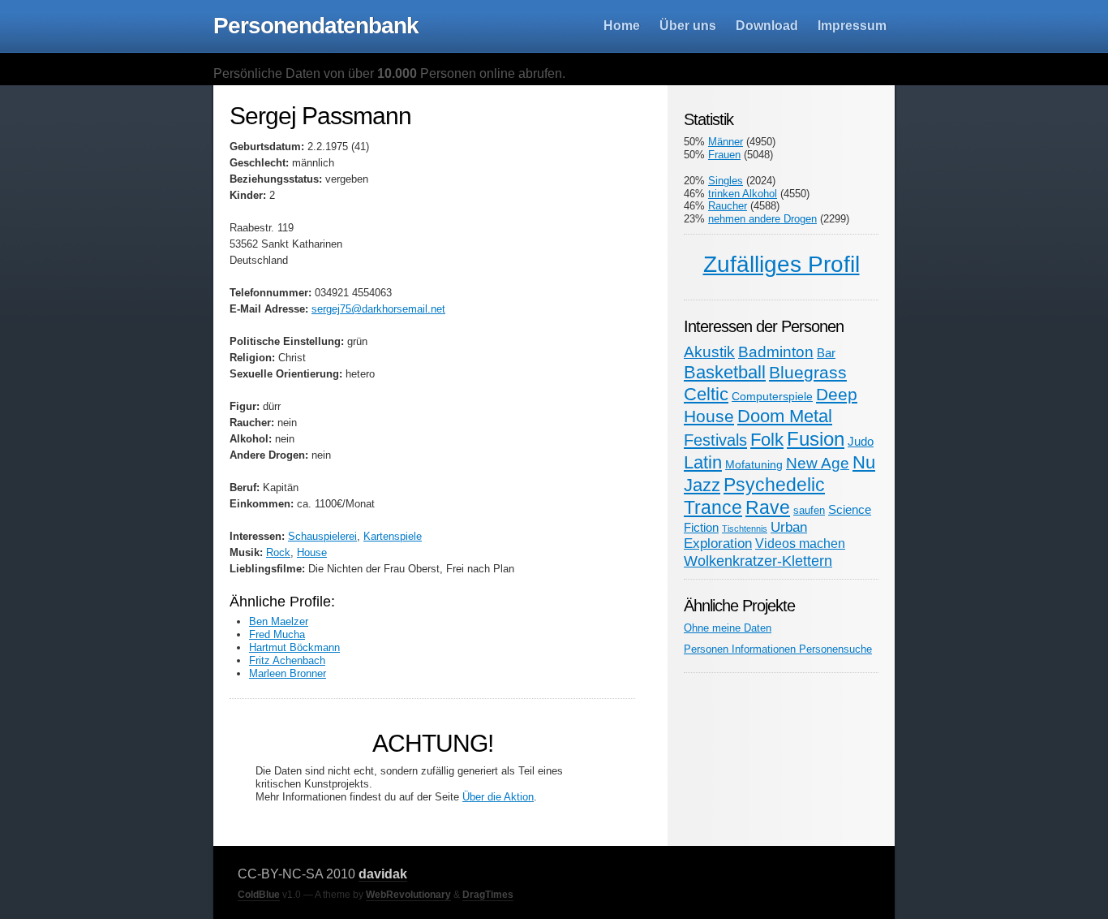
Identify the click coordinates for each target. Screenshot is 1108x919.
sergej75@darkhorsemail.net (378, 309)
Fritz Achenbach (287, 660)
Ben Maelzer (278, 621)
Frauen (724, 155)
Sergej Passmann (320, 115)
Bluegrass (808, 372)
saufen (809, 510)
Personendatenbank (316, 25)
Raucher (727, 206)
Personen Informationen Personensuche (778, 649)
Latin (703, 462)
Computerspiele (772, 396)
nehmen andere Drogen (762, 219)
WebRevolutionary (408, 894)
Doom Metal (784, 416)
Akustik (709, 351)
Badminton (776, 351)
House (312, 552)
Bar (826, 353)
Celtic (706, 394)
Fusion (815, 439)
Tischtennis (744, 528)
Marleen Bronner (287, 673)
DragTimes (487, 894)
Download (767, 25)
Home (621, 25)
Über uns (687, 25)
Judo (861, 441)
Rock (278, 552)
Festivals (715, 440)
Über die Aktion (498, 797)
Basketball (725, 372)
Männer (725, 142)
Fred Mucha (277, 634)
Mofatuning (754, 465)
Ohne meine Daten (727, 628)
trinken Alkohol (742, 194)
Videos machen (800, 543)
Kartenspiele (392, 536)
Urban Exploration (745, 536)
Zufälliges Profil (781, 264)
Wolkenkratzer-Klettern (758, 561)
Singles (725, 181)
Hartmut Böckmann (294, 647)
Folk (767, 439)
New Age (817, 463)
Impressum (852, 25)
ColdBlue (259, 894)
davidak (383, 874)
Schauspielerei (322, 536)
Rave (767, 507)
